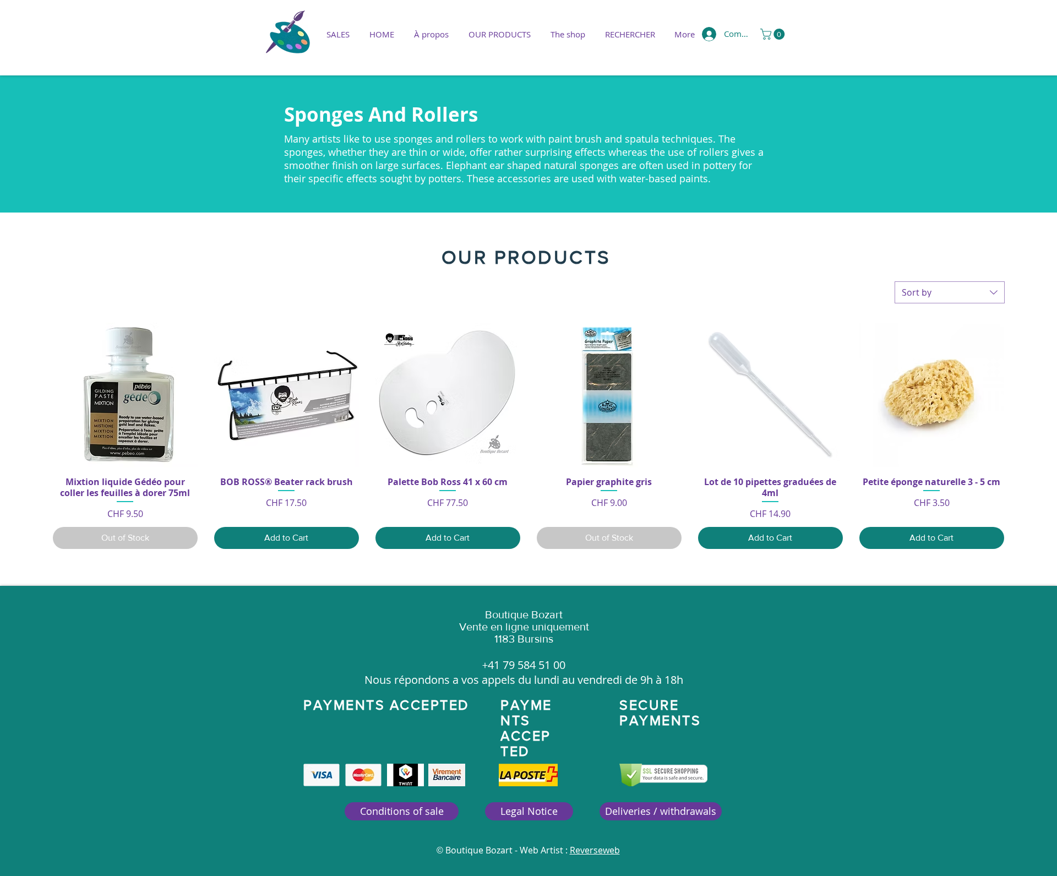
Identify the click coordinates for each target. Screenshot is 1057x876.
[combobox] (950, 292)
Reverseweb (595, 850)
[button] (500, 34)
